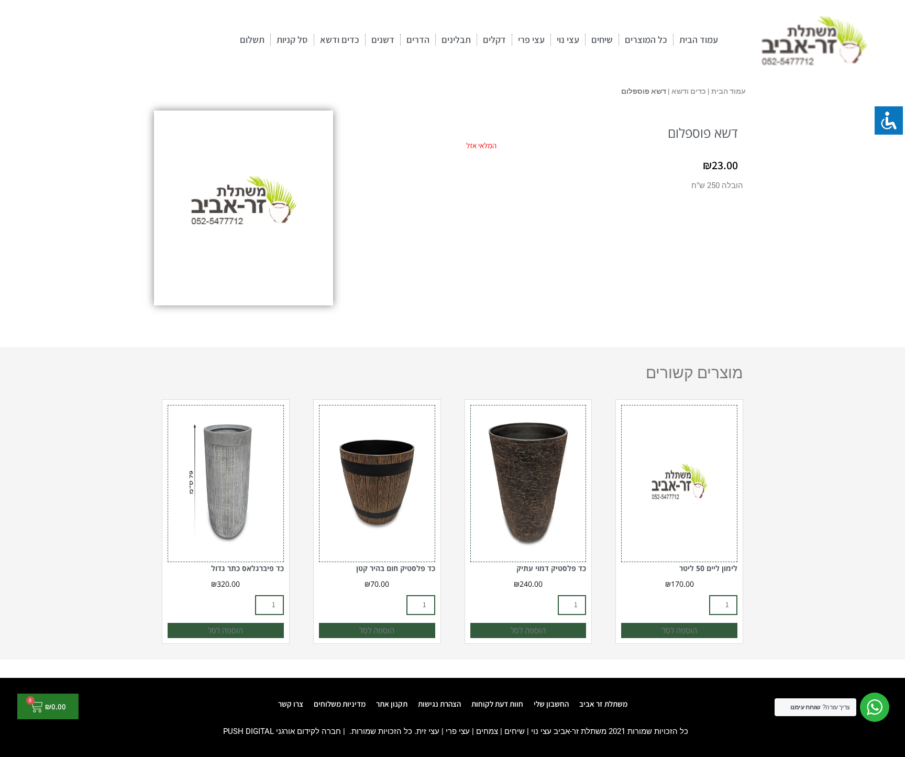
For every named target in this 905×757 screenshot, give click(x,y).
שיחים (602, 40)
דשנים (382, 40)
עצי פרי (531, 40)
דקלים (494, 40)
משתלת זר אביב (603, 704)
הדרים (417, 40)
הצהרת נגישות (439, 704)
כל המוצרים (646, 40)
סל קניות (292, 40)
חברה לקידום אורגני (308, 731)
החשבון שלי (551, 704)
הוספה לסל (679, 630)
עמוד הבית (698, 40)
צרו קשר (290, 704)
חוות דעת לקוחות (497, 704)
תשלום (252, 40)
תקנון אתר (391, 704)
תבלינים (456, 40)
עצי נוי (568, 40)
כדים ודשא (339, 40)
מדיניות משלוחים (340, 704)
